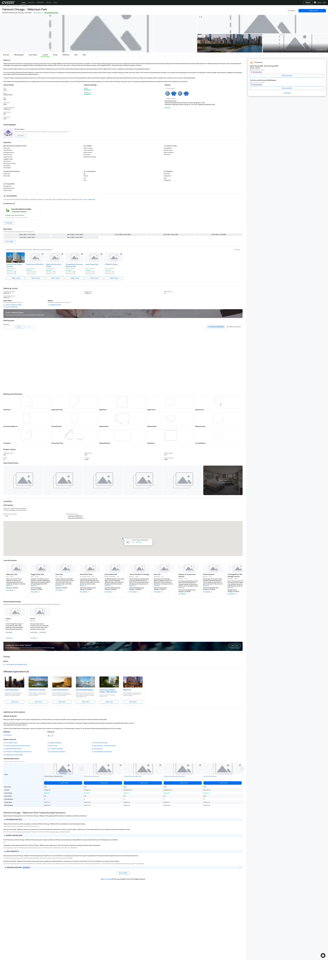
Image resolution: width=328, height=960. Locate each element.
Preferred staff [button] (9, 632)
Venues (24, 2)
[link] (15, 612)
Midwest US (127, 690)
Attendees (6, 324)
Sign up (319, 2)
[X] (48, 735)
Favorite (292, 10)
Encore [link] (32, 619)
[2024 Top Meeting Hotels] (173, 93)
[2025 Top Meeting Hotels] (180, 93)
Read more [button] (9, 585)
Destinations (40, 2)
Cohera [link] (8, 619)
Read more (168, 107)
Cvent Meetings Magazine (84, 690)
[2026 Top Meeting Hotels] (167, 93)
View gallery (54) (321, 49)
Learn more (91, 199)
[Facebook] (52, 735)
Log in (324, 2)
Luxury (55, 2)
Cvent (2, 6)
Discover (48, 2)
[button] (98, 33)
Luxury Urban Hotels (12, 690)
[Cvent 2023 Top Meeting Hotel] (186, 93)
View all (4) (287, 93)
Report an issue (106, 879)
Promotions (31, 2)
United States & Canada (37, 690)
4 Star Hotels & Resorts (60, 690)
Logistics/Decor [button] (33, 632)
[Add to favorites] (23, 254)
